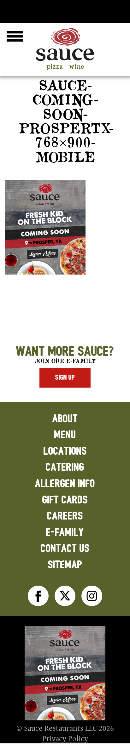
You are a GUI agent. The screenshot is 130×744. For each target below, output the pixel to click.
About (65, 419)
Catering (65, 467)
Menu (65, 435)
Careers (65, 516)
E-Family (65, 532)
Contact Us (65, 549)
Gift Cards (65, 500)
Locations (65, 451)
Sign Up (65, 377)
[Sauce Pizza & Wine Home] (65, 70)
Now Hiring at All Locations (65, 10)
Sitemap (65, 565)
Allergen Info (65, 484)
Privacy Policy (65, 738)
